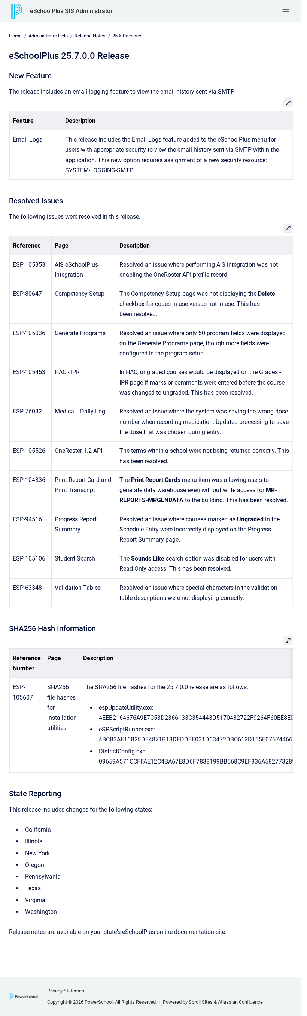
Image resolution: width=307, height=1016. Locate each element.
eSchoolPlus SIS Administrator (71, 11)
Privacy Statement (66, 991)
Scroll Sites (201, 1002)
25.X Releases (127, 36)
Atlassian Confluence (240, 1002)
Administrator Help (48, 36)
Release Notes (90, 36)
